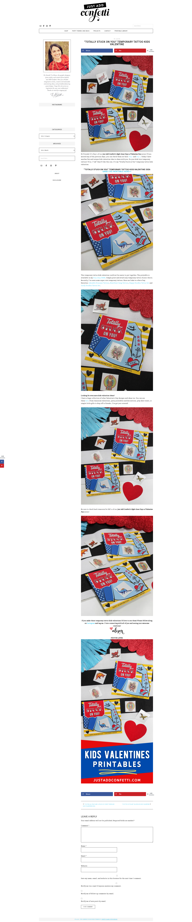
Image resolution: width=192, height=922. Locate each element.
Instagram (91, 623)
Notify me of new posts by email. (93, 901)
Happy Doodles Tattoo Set (139, 283)
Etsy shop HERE (99, 278)
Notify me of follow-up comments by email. (97, 894)
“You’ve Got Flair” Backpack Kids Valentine (136, 804)
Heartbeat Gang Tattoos (119, 283)
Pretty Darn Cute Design (109, 919)
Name (83, 846)
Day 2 (138, 157)
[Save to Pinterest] (2, 466)
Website (84, 866)
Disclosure (57, 180)
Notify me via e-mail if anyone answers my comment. (101, 886)
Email (84, 856)
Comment (85, 826)
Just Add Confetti (95, 12)
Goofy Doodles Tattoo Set (90, 286)
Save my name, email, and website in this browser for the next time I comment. (111, 878)
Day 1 (131, 157)
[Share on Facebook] (2, 462)
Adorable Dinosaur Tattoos (99, 283)
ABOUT (57, 173)
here (87, 401)
